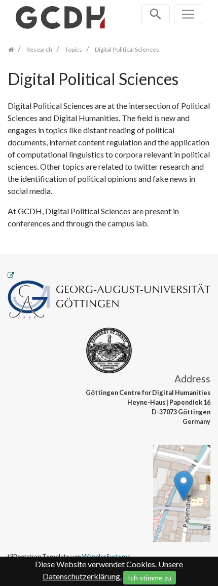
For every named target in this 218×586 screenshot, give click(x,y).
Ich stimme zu (149, 577)
